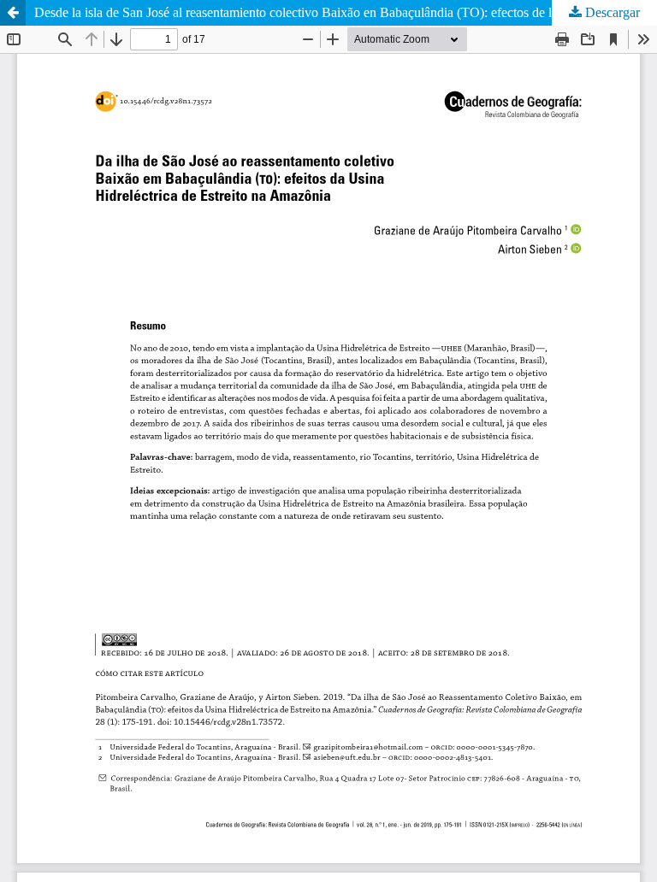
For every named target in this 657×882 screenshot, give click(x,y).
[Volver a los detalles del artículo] (13, 13)
